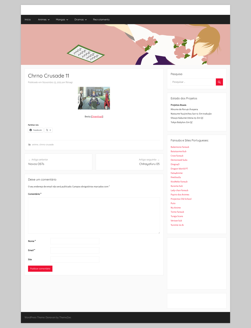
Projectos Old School (181, 199)
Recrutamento (101, 19)
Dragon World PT (179, 168)
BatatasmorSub (178, 151)
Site (30, 259)
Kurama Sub (177, 186)
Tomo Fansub (177, 212)
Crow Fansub (177, 155)
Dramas (79, 19)
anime (35, 144)
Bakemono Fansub (180, 147)
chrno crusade (46, 144)
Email (31, 250)
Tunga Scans (177, 216)
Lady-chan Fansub (179, 190)
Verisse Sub (176, 220)
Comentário (34, 194)
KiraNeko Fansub (179, 181)
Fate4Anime (177, 173)
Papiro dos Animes (180, 194)
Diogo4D (175, 164)
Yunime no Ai (177, 225)
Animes (42, 19)
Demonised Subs (179, 160)
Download (97, 116)
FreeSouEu (176, 177)
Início (28, 19)
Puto (173, 203)
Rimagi (69, 82)
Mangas (60, 19)
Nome (32, 241)
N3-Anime (176, 207)
